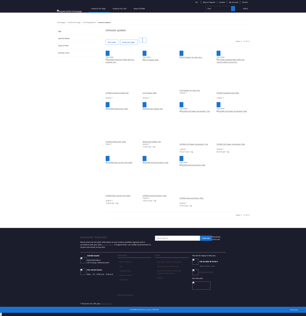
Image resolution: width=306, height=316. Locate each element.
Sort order (112, 42)
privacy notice (107, 245)
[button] (239, 8)
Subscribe (206, 238)
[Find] (233, 8)
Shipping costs (125, 271)
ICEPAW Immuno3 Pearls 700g (191, 198)
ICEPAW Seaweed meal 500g (228, 93)
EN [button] (196, 2)
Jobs (121, 266)
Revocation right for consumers (169, 262)
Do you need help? (206, 272)
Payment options (126, 275)
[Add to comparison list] (107, 53)
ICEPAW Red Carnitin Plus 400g (118, 195)
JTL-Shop (301, 310)
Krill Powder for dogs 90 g (190, 90)
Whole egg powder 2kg (152, 142)
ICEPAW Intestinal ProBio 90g (117, 93)
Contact (222, 2)
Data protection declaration (168, 266)
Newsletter (124, 279)
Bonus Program (209, 2)
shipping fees (106, 303)
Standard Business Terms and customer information (169, 272)
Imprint (160, 278)
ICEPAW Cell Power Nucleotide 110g (194, 144)
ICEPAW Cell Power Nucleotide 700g (231, 144)
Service (245, 2)
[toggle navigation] (59, 6)
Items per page (128, 42)
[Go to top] (1, 314)
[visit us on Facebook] (82, 299)
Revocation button (125, 295)
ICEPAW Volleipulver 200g (116, 142)
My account (233, 2)
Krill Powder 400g (150, 93)
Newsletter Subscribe (216, 238)
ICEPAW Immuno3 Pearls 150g (154, 195)
